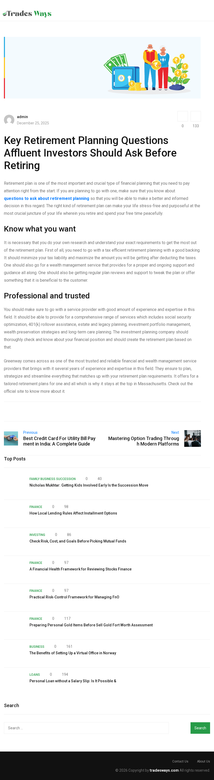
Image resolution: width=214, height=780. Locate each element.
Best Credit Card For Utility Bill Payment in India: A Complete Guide (59, 441)
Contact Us (180, 761)
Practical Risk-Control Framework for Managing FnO (74, 597)
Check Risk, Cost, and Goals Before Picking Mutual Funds (77, 541)
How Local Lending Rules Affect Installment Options (73, 513)
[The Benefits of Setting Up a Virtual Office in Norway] (14, 653)
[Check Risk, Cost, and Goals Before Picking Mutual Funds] (14, 541)
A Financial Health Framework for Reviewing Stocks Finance (80, 569)
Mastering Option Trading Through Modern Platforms (143, 441)
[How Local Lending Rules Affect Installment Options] (14, 514)
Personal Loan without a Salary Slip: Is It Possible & (72, 681)
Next (175, 432)
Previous (30, 432)
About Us (203, 761)
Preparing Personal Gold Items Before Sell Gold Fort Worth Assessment (91, 625)
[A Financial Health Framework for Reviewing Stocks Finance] (14, 569)
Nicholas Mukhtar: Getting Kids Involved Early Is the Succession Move (88, 485)
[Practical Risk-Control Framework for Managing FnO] (14, 597)
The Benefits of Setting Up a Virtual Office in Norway (72, 653)
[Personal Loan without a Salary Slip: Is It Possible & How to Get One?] (14, 681)
